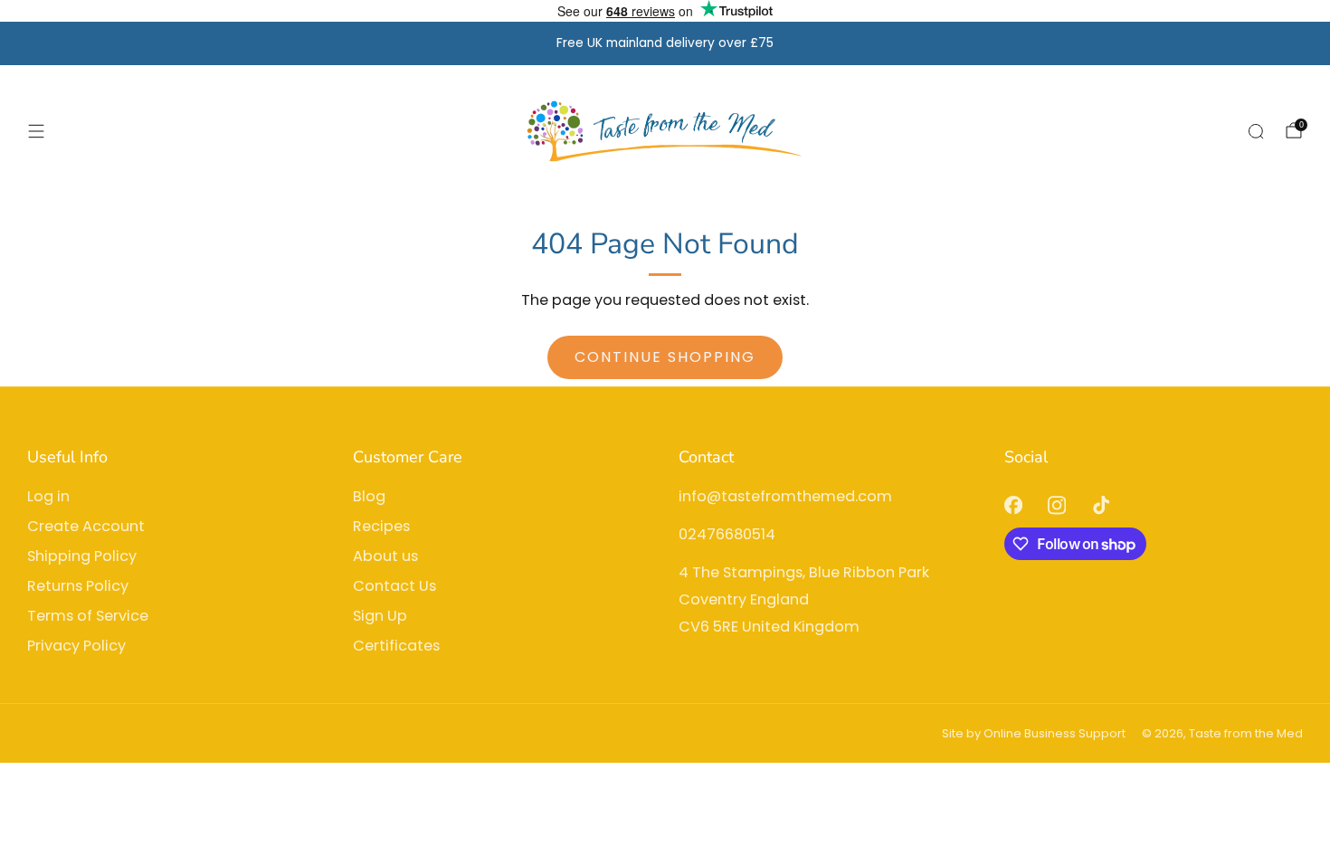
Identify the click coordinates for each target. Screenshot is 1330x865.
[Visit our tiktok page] (1101, 505)
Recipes (381, 526)
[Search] (1256, 131)
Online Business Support (1054, 733)
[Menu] (36, 131)
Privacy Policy (76, 645)
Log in (48, 496)
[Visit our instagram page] (1057, 505)
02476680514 (727, 534)
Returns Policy (77, 585)
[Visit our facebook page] (1013, 505)
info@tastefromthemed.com (785, 496)
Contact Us (394, 585)
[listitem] (665, 43)
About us (385, 556)
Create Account (86, 526)
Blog (369, 496)
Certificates (396, 645)
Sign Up (380, 615)
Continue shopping (665, 357)
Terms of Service (87, 615)
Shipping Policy (82, 556)
